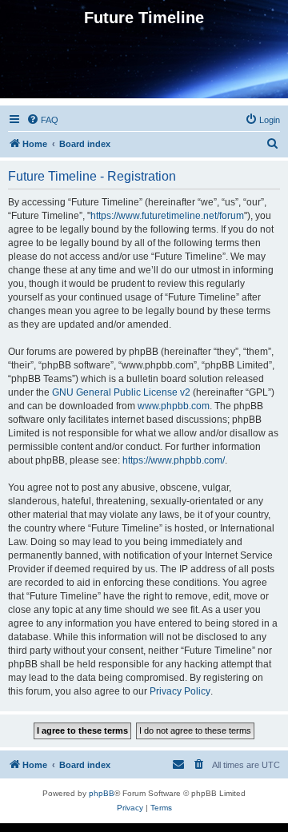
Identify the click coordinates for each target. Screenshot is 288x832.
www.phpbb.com (174, 406)
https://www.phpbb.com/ (173, 460)
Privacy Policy (180, 691)
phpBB (101, 793)
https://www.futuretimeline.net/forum (167, 215)
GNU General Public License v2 (121, 392)
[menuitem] (42, 119)
